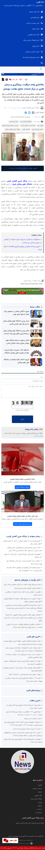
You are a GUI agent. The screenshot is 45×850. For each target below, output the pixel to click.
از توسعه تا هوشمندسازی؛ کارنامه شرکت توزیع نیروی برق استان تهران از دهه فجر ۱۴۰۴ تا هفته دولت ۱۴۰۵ (22, 5)
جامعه (40, 792)
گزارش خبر (40, 125)
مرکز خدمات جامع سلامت (28, 125)
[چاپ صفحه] (6, 79)
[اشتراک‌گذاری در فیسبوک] (32, 112)
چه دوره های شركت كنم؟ (22, 524)
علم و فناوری (38, 795)
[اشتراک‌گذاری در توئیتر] (29, 112)
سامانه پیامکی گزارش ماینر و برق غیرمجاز (27, 588)
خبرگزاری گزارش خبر (26, 121)
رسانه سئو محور (13, 121)
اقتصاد (40, 785)
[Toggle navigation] (41, 69)
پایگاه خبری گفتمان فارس (30, 107)
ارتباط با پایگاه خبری (22, 487)
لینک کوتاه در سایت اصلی (32, 280)
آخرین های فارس (33, 636)
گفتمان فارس (26, 129)
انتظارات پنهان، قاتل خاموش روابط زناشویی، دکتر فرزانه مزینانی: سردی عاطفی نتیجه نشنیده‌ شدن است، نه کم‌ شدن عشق (23, 618)
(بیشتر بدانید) (38, 436)
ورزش (40, 802)
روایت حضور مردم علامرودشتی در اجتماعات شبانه (24, 674)
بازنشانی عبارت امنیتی (22, 410)
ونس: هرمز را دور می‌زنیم (32, 718)
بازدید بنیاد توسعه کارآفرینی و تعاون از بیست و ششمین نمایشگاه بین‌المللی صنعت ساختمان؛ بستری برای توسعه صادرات (23, 608)
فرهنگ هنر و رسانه (36, 799)
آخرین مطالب (35, 700)
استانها (40, 806)
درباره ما (39, 809)
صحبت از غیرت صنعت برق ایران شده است (26, 729)
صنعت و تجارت (37, 788)
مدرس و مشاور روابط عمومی (10, 125)
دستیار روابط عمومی (37, 129)
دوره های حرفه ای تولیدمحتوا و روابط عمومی (22, 516)
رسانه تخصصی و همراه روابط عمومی (22, 479)
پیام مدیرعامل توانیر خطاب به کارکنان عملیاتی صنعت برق (22, 584)
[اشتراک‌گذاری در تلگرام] (25, 112)
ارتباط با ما (39, 813)
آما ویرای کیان (16, 843)
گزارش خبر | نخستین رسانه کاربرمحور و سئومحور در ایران (24, 836)
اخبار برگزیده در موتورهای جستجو (27, 580)
